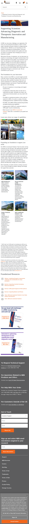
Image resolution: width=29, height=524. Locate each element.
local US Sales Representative (16, 380)
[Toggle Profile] (27, 3)
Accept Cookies (14, 521)
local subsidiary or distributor (16, 404)
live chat (15, 392)
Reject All (14, 517)
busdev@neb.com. (18, 270)
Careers (4, 463)
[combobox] (12, 7)
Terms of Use (6, 470)
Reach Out (8, 430)
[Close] (27, 495)
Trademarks (5, 474)
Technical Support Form (13, 365)
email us (3, 367)
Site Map (4, 467)
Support (4, 457)
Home (2, 13)
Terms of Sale (6, 477)
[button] (25, 7)
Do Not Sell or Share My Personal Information (14, 513)
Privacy (4, 481)
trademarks (3, 261)
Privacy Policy (12, 510)
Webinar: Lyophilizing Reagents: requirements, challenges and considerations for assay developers (15, 280)
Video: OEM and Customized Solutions (13, 298)
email (24, 390)
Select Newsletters (8, 451)
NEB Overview (6, 460)
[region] (14, 508)
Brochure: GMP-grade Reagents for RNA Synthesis (16, 288)
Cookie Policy (6, 484)
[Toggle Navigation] (2, 3)
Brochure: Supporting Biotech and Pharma (14, 291)
